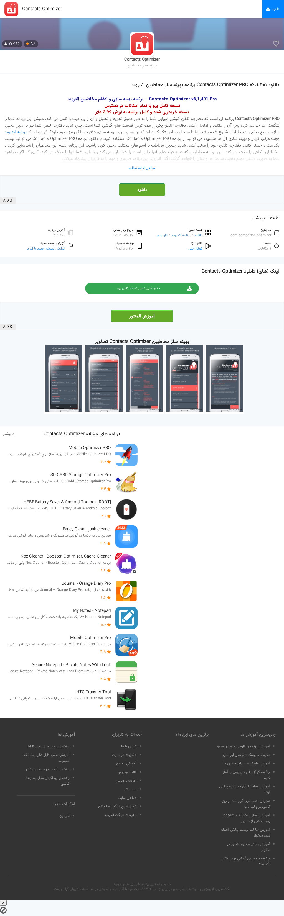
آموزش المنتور (142, 316)
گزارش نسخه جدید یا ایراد (46, 249)
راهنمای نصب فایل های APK (49, 746)
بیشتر (7, 434)
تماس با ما (128, 746)
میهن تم (130, 789)
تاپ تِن (64, 816)
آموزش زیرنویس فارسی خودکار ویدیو (243, 746)
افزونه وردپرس (126, 781)
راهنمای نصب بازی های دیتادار (48, 769)
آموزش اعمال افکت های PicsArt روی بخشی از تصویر (246, 818)
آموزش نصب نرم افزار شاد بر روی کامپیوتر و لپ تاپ (245, 804)
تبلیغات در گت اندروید (120, 815)
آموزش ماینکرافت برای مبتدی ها (246, 763)
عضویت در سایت (124, 755)
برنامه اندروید (15, 132)
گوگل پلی (195, 249)
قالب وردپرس (126, 772)
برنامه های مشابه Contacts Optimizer (82, 434)
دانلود (142, 189)
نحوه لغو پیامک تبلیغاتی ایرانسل (246, 755)
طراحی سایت (127, 798)
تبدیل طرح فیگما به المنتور (117, 806)
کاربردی (162, 235)
